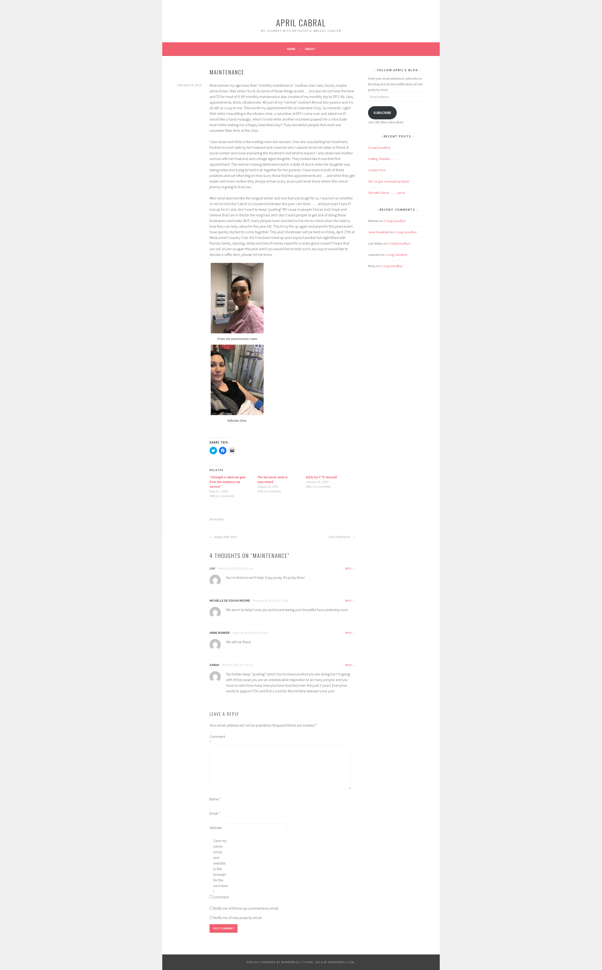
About (310, 49)
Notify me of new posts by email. (237, 917)
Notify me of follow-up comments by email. (246, 908)
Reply (348, 568)
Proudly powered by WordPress (273, 962)
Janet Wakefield (378, 232)
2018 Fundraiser (339, 537)
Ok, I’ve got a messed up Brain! (388, 181)
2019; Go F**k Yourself (321, 477)
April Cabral (301, 22)
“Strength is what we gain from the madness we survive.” (228, 482)
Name (215, 799)
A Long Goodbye (379, 147)
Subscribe (382, 112)
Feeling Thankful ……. (382, 159)
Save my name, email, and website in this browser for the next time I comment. (220, 868)
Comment (217, 739)
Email (215, 813)
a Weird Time (376, 170)
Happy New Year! (225, 537)
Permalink (216, 519)
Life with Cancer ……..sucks (386, 193)
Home (291, 49)
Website (216, 827)
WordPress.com (341, 962)
